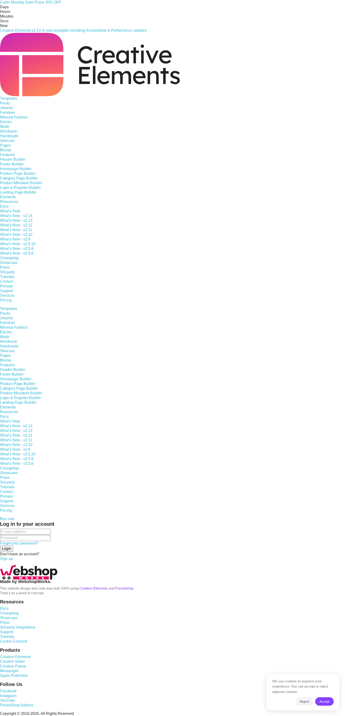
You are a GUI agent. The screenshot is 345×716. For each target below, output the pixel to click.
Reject (304, 701)
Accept (324, 701)
